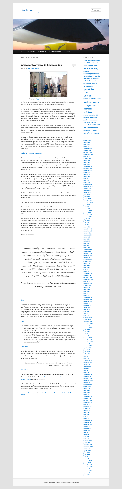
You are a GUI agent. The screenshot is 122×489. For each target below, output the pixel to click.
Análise (85, 65)
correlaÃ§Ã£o (96, 76)
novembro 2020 (88, 231)
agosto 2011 (87, 430)
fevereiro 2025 (87, 166)
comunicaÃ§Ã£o (88, 76)
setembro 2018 (87, 283)
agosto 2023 (87, 192)
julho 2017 (86, 310)
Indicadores (64, 393)
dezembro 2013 (87, 378)
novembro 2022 (88, 203)
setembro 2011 (87, 428)
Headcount (57, 393)
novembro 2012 (88, 402)
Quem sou (67, 51)
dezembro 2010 (87, 445)
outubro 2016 (87, 326)
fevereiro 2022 (87, 211)
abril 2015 (86, 356)
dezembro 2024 (87, 168)
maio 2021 (86, 223)
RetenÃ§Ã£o (96, 125)
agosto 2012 (87, 408)
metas (95, 115)
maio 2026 (86, 144)
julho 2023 (86, 195)
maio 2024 (86, 178)
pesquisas (86, 117)
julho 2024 (86, 174)
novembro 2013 (88, 380)
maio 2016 (86, 332)
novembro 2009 (88, 467)
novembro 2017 (88, 301)
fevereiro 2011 (87, 441)
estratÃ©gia (87, 83)
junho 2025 (86, 162)
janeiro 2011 (87, 443)
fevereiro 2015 (87, 360)
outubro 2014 (87, 364)
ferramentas (88, 86)
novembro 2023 (88, 186)
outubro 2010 (87, 449)
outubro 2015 (87, 344)
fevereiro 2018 (87, 297)
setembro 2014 (87, 366)
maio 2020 (86, 243)
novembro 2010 (88, 447)
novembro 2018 (88, 279)
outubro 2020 (87, 233)
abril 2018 (86, 293)
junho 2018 (86, 289)
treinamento (95, 133)
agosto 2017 (87, 308)
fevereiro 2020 (87, 249)
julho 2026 (86, 142)
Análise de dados (92, 65)
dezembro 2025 (87, 152)
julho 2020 (86, 239)
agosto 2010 (87, 451)
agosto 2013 (87, 386)
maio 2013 (86, 392)
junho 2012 (86, 412)
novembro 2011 (88, 424)
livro (94, 105)
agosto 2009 (87, 473)
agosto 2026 (87, 140)
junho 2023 (86, 197)
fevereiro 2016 (87, 338)
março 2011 (86, 439)
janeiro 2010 (87, 463)
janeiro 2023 (87, 199)
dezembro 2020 (87, 229)
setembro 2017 (87, 305)
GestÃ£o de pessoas (48, 393)
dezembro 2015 (87, 340)
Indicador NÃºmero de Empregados (41, 65)
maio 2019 (86, 267)
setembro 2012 (87, 406)
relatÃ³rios (93, 122)
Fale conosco (31, 51)
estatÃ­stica (87, 81)
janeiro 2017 (87, 320)
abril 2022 (86, 207)
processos (94, 117)
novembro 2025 (88, 154)
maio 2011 (86, 437)
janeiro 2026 (87, 150)
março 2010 (86, 459)
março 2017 (86, 316)
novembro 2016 (88, 324)
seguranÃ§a (86, 133)
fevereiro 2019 (87, 273)
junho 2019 (86, 265)
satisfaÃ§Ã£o (87, 130)
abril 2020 (86, 245)
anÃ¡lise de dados (95, 63)
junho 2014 (86, 368)
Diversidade (86, 78)
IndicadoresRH (42, 51)
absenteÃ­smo (92, 60)
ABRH (85, 60)
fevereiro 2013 (87, 396)
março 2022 (86, 209)
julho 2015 (86, 350)
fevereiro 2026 (87, 148)
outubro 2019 (87, 257)
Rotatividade (92, 127)
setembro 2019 (87, 259)
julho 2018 (86, 287)
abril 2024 (86, 180)
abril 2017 (86, 314)
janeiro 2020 (87, 251)
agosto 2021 (87, 219)
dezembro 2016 (87, 322)
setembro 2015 (87, 346)
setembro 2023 (87, 190)
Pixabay (57, 99)
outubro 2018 (87, 281)
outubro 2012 (87, 404)
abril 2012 (86, 416)
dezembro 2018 (87, 277)
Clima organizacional (91, 73)
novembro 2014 (88, 362)
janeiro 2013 (87, 398)
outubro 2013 (87, 382)
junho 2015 (86, 352)
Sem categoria (32, 393)
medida (98, 106)
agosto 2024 (87, 172)
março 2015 (86, 358)
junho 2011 (86, 434)
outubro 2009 (87, 469)
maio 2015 (86, 354)
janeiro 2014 (87, 376)
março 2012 (86, 418)
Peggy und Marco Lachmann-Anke (44, 99)
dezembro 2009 (87, 465)
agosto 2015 (87, 348)
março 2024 (86, 182)
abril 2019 (86, 269)
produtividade (88, 120)
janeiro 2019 (87, 275)
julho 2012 (86, 410)
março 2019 (86, 271)
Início (22, 51)
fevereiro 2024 (87, 184)
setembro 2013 (87, 384)
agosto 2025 (87, 158)
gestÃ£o (88, 89)
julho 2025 (86, 160)
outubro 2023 (87, 188)
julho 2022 (86, 205)
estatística (95, 81)
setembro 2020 (87, 235)
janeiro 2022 (87, 213)
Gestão (87, 95)
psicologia (95, 120)
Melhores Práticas (88, 115)
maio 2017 (86, 312)
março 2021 (86, 227)
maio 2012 (86, 414)
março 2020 (86, 247)
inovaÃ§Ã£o (87, 106)
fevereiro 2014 (87, 374)
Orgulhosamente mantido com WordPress (68, 482)
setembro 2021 (87, 217)
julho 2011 (86, 432)
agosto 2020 (87, 237)
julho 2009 (86, 475)
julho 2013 (86, 388)
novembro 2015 (88, 342)
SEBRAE (94, 130)
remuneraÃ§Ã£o (87, 124)
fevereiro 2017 (87, 318)
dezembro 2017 (87, 299)
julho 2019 (86, 263)
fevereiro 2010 (87, 461)
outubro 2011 (87, 426)
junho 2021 (86, 221)
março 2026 (86, 146)
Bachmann (28, 10)
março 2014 (86, 372)
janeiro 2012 (87, 422)
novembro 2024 (88, 170)
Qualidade (86, 122)
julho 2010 (86, 453)
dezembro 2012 (87, 400)
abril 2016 (86, 334)
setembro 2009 (87, 471)
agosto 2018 (87, 285)
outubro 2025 (87, 156)
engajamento (95, 78)
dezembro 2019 (87, 253)
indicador (99, 98)
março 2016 (86, 336)
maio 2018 (86, 291)
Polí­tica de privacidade (55, 51)
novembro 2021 (88, 215)
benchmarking (90, 68)
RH (68, 393)
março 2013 (86, 394)
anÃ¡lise (86, 62)
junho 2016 (86, 330)
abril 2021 (86, 225)
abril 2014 (86, 370)
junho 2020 (86, 241)
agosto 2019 (87, 261)
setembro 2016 (87, 328)
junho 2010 (86, 455)
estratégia (94, 83)
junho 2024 (86, 176)
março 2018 (86, 295)
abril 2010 (86, 457)
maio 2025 (86, 164)
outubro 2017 (87, 303)
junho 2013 (86, 390)
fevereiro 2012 (87, 420)
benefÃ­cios (86, 71)
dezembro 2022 (87, 201)
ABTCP (98, 60)
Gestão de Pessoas (89, 98)
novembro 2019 (88, 255)
